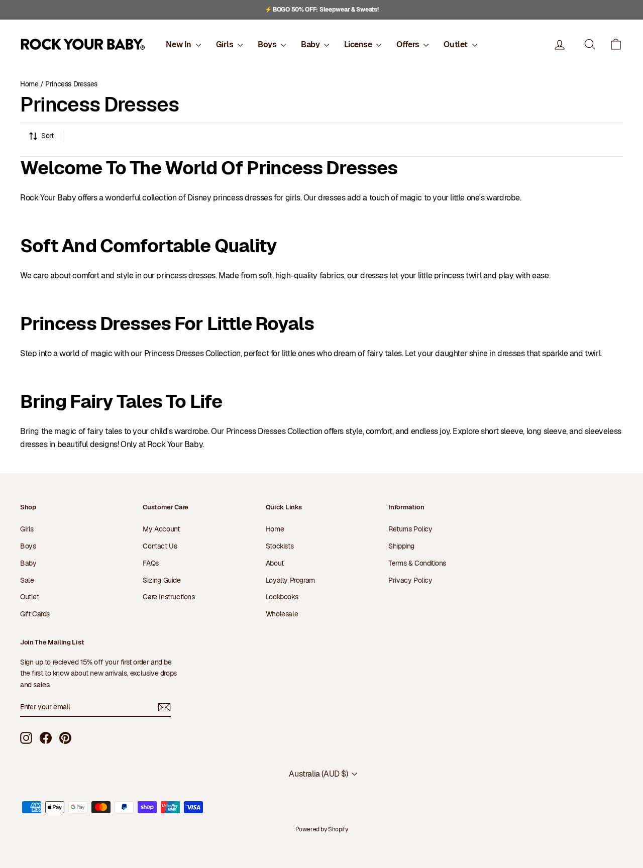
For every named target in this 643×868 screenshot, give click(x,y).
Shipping (401, 546)
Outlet (456, 44)
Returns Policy (410, 528)
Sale (27, 580)
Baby (311, 44)
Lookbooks (282, 596)
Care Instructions (168, 596)
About (275, 563)
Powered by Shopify (321, 829)
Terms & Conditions (417, 563)
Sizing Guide (161, 580)
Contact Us (160, 546)
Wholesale (282, 613)
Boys (268, 44)
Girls (226, 44)
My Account (161, 528)
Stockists (279, 546)
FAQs (150, 563)
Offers (408, 44)
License (359, 44)
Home (29, 83)
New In (179, 44)
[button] (616, 44)
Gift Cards (35, 613)
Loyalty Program (290, 580)
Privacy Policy (410, 580)
